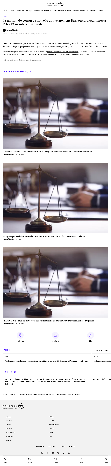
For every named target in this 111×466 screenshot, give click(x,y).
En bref (30, 462)
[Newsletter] (55, 335)
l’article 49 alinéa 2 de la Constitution (62, 51)
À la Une (5, 11)
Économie (20, 11)
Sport (55, 11)
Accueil (5, 462)
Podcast (72, 446)
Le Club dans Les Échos (95, 11)
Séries (82, 11)
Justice (12, 11)
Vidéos (62, 446)
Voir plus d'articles (102, 350)
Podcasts (81, 462)
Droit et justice (54, 425)
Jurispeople (10, 436)
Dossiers (76, 11)
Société (37, 11)
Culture (61, 11)
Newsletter (55, 462)
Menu (106, 462)
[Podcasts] (20, 335)
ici (40, 59)
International (46, 11)
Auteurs (8, 417)
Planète (51, 429)
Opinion (68, 11)
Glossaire (51, 446)
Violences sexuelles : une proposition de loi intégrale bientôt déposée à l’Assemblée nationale (46, 361)
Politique (29, 11)
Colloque (9, 421)
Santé (51, 432)
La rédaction (13, 30)
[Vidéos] (90, 335)
